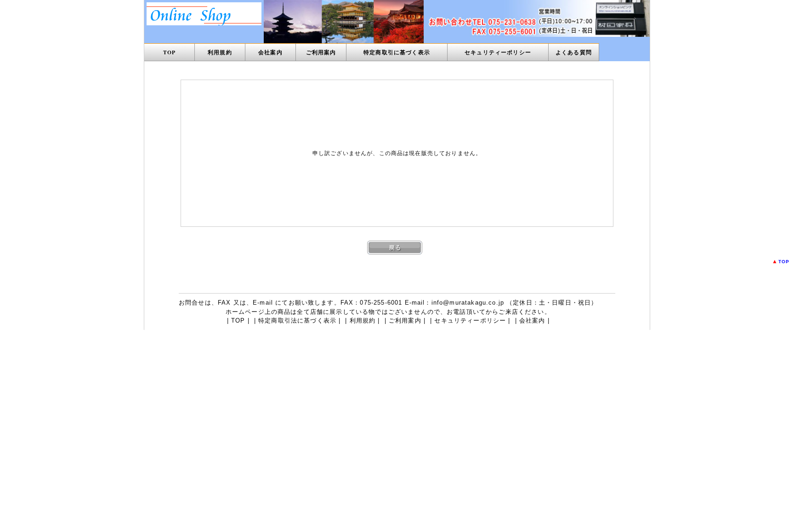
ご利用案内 (321, 52)
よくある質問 (574, 52)
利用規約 (220, 52)
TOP (169, 52)
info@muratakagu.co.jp (467, 302)
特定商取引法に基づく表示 (297, 320)
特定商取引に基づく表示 (396, 52)
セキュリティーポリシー (498, 52)
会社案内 (270, 52)
